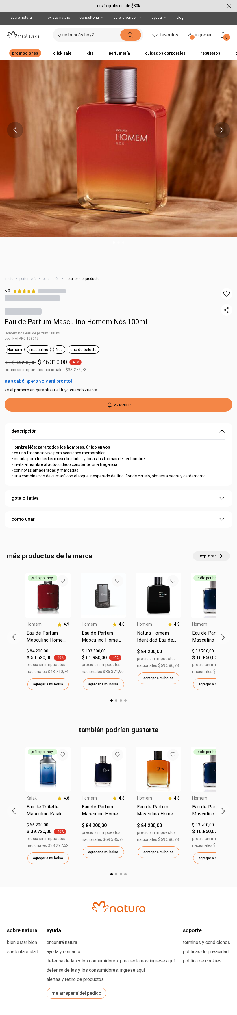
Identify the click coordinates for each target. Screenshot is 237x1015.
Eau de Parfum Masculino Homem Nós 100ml (76, 322)
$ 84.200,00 (37, 651)
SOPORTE (192, 930)
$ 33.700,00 (203, 651)
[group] (48, 631)
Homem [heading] (34, 624)
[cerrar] (228, 5)
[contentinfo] (63, 624)
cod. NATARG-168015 (22, 339)
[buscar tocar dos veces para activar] (130, 35)
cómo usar (23, 519)
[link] (48, 638)
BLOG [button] (180, 18)
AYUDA (54, 930)
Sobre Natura (21, 18)
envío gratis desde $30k (118, 5)
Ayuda (156, 18)
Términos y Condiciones (206, 942)
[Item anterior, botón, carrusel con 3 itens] (15, 130)
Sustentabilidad (22, 951)
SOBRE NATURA (22, 930)
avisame (122, 404)
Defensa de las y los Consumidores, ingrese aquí (96, 970)
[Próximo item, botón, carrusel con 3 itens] (222, 130)
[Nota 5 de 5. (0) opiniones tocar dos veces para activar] (52, 291)
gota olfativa (25, 498)
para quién (51, 279)
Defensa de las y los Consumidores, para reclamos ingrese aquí (111, 961)
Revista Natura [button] (58, 18)
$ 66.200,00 (37, 825)
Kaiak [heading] (32, 798)
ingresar (202, 35)
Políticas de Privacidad (206, 951)
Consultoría (89, 18)
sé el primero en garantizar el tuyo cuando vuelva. (51, 390)
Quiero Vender (125, 18)
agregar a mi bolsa (48, 684)
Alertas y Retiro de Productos (75, 979)
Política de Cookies (202, 961)
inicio (9, 279)
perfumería (28, 279)
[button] (226, 294)
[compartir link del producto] (226, 310)
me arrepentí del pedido (76, 993)
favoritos (169, 35)
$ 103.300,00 (94, 651)
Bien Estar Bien (22, 942)
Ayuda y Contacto (63, 951)
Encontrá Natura (62, 942)
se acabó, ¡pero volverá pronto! (38, 381)
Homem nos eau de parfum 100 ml (32, 333)
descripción (24, 431)
